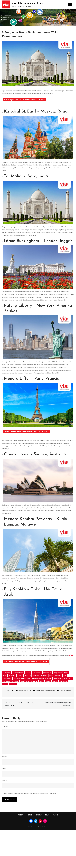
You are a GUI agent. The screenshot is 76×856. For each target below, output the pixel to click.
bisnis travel (37, 673)
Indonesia (12, 675)
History (47, 691)
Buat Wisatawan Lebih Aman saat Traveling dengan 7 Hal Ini (19, 704)
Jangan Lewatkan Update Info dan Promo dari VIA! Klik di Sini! (26, 431)
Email (4, 768)
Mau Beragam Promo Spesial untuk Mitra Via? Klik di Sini (24, 100)
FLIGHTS (20, 815)
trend (41, 681)
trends (48, 681)
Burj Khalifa (58, 673)
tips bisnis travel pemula (22, 678)
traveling (15, 681)
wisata (5, 684)
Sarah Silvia (10, 691)
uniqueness (63, 681)
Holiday (52, 691)
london (20, 675)
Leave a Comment (64, 691)
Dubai (66, 673)
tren (22, 681)
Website (4, 780)
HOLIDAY (38, 815)
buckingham (47, 673)
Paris (51, 675)
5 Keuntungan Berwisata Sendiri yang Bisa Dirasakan (58, 704)
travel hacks (68, 678)
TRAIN (47, 815)
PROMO (55, 815)
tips (65, 675)
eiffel (4, 675)
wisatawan (13, 684)
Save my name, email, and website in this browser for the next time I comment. (30, 793)
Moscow (36, 675)
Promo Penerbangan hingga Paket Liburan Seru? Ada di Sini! (26, 661)
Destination (40, 691)
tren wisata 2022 (31, 681)
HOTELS (29, 815)
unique (55, 681)
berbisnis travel (18, 673)
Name (4, 756)
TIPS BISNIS (7, 678)
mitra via (28, 675)
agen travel (6, 673)
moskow (44, 675)
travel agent (58, 678)
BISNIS (28, 673)
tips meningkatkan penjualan (41, 678)
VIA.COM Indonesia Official (27, 3)
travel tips (6, 681)
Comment (6, 726)
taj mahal (58, 675)
